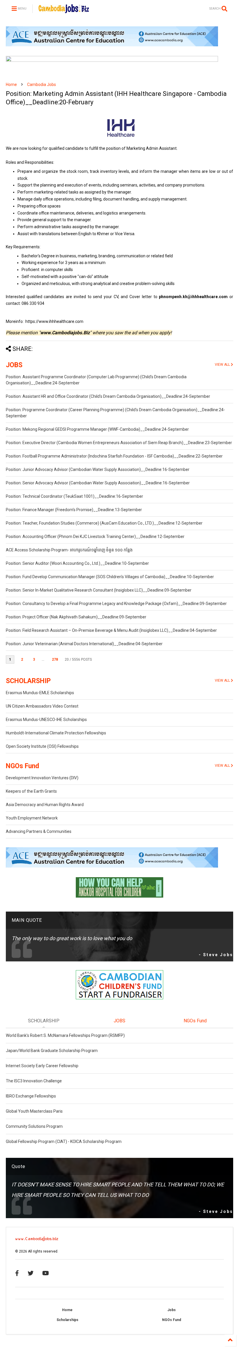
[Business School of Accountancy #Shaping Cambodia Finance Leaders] (112, 61)
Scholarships (67, 1320)
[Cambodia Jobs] (63, 10)
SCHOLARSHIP (28, 681)
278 (55, 659)
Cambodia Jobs (41, 84)
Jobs (171, 1310)
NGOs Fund (22, 766)
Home (11, 84)
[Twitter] (31, 1273)
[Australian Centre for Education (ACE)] (112, 45)
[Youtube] (45, 1273)
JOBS (14, 365)
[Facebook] (17, 1273)
